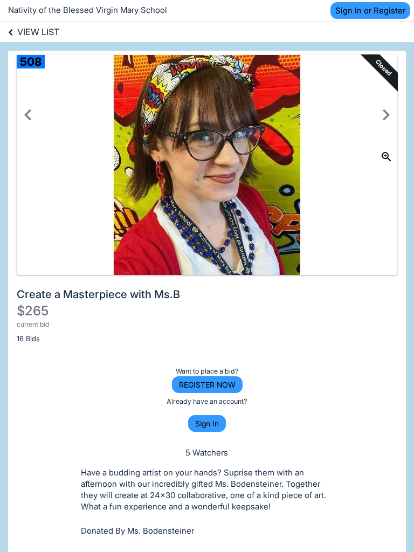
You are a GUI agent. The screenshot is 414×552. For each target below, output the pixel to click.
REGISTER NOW (207, 384)
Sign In (207, 423)
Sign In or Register (370, 10)
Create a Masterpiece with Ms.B (98, 294)
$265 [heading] (33, 311)
